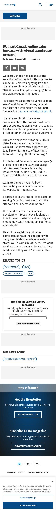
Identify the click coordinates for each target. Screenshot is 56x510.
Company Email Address (20, 315)
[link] (6, 68)
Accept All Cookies (28, 505)
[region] (28, 493)
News (26, 267)
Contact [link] (21, 473)
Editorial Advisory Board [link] (38, 473)
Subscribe (15, 16)
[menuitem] (6, 68)
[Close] (52, 481)
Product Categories (14, 273)
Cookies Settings (28, 498)
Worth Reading (11, 267)
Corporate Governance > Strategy (20, 359)
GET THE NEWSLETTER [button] (28, 414)
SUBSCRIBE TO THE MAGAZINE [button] (28, 446)
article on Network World (35, 111)
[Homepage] (10, 5)
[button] (51, 5)
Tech (30, 273)
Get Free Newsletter (28, 323)
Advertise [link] (11, 473)
